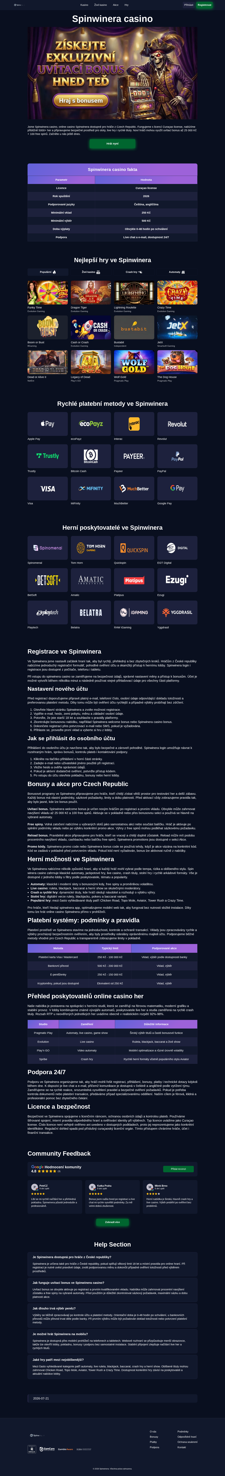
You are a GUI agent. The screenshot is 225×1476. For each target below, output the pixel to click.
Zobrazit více (112, 1222)
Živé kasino (88, 272)
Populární (45, 272)
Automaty (174, 272)
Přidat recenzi (178, 1169)
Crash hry (131, 272)
